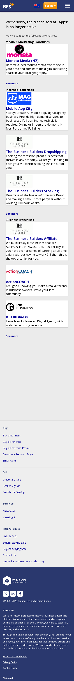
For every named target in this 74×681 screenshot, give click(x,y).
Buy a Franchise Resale (16, 448)
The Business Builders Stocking (32, 191)
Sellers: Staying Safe (14, 542)
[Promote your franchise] (50, 5)
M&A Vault (9, 511)
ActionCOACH (17, 281)
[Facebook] (20, 593)
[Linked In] (12, 593)
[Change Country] (37, 6)
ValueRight (9, 517)
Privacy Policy (10, 662)
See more (12, 83)
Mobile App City (19, 108)
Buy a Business (12, 435)
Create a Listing (12, 479)
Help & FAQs (10, 536)
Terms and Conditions (15, 656)
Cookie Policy (10, 668)
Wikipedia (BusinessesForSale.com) (23, 561)
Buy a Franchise (12, 441)
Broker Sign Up (11, 486)
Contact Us (9, 555)
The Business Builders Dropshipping (36, 151)
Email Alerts (10, 460)
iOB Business (17, 317)
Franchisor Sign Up (14, 492)
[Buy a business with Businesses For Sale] (10, 5)
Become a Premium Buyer (18, 454)
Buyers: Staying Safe (15, 549)
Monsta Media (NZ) (22, 60)
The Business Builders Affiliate (31, 238)
